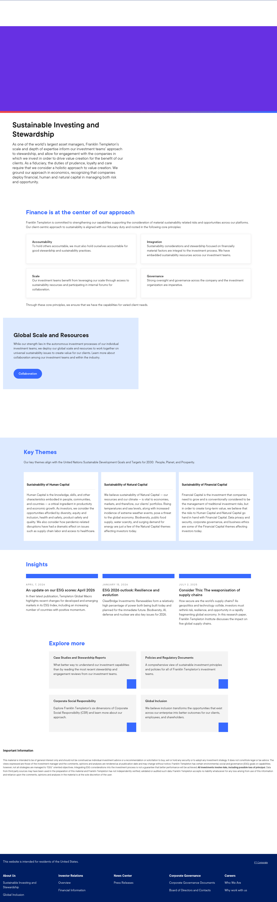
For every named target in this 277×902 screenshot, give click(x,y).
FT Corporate (261, 862)
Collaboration (28, 373)
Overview (64, 883)
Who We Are (233, 883)
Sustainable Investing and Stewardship (19, 885)
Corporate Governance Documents (192, 883)
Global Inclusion (13, 895)
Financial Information (72, 890)
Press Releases (123, 883)
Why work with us (236, 890)
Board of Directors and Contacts (190, 890)
